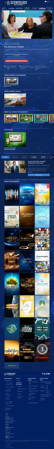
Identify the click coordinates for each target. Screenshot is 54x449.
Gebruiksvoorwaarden (9, 442)
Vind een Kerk (47, 387)
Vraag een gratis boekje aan (27, 67)
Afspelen (40, 174)
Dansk (6, 414)
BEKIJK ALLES (11, 365)
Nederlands (8, 429)
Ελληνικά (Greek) (9, 418)
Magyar (7, 424)
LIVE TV (18, 378)
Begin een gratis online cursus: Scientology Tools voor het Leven (43, 67)
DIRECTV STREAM (33, 386)
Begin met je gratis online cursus (16, 61)
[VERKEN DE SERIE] (11, 194)
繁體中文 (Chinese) (9, 437)
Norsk (6, 430)
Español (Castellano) (10, 421)
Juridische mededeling (9, 447)
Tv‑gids (18, 380)
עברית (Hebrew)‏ (9, 422)
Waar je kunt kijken (21, 388)
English (7, 413)
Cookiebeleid (7, 444)
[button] (1, 157)
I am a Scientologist (10, 405)
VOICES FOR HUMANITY (12, 43)
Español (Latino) (9, 419)
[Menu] (5, 2)
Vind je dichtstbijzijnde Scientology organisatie (11, 66)
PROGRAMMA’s (8, 378)
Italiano (7, 425)
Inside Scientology (10, 387)
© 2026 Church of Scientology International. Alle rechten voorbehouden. (17, 441)
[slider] (27, 37)
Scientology (43, 382)
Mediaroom (19, 391)
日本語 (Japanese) (9, 427)
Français (7, 438)
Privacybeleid (7, 445)
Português (7, 432)
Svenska (7, 435)
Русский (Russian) (9, 433)
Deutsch (7, 416)
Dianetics (42, 390)
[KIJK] (42, 217)
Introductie (19, 386)
